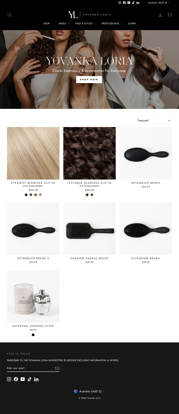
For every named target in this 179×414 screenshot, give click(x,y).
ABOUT (63, 23)
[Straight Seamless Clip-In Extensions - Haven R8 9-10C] (40, 195)
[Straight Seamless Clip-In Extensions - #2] (26, 195)
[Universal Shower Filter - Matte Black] (33, 334)
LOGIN (132, 23)
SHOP (47, 23)
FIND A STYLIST (84, 23)
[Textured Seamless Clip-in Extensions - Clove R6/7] (92, 195)
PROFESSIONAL (111, 23)
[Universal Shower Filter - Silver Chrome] (28, 334)
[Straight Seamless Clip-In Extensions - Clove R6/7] (31, 195)
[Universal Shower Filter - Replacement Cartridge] (38, 334)
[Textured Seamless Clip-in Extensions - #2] (87, 195)
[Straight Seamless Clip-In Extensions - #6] (35, 195)
